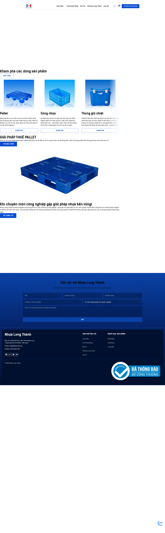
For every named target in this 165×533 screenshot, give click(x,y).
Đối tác (84, 347)
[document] (82, 441)
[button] (14, 399)
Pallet (4, 113)
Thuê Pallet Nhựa (87, 343)
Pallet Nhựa (111, 339)
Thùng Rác (111, 347)
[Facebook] (6, 354)
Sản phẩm (85, 339)
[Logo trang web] (29, 6)
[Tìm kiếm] (114, 6)
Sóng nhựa (48, 113)
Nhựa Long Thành (18, 334)
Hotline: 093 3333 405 (130, 6)
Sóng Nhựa (111, 343)
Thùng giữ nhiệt (92, 113)
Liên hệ (84, 355)
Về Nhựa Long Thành (88, 351)
